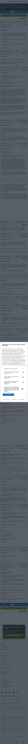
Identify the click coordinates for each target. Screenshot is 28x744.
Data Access (14, 399)
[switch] (23, 372)
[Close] (25, 344)
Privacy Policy (22, 399)
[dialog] (14, 372)
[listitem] (14, 369)
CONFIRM (8, 394)
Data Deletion (6, 399)
